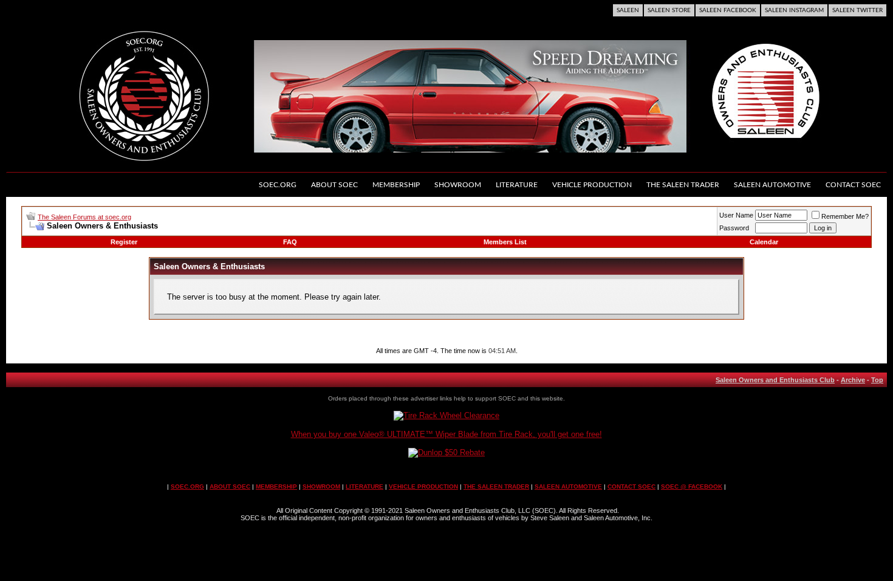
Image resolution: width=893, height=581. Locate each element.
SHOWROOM (321, 486)
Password (734, 228)
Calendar (764, 242)
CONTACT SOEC (631, 486)
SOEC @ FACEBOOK (691, 486)
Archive (853, 379)
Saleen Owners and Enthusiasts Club (775, 379)
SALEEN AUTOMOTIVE (568, 486)
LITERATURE (364, 486)
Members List (505, 242)
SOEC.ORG (187, 486)
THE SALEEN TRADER (496, 486)
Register (124, 242)
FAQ (290, 242)
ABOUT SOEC (230, 486)
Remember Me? (845, 216)
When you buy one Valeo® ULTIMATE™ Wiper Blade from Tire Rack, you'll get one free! (446, 434)
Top (877, 379)
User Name (736, 215)
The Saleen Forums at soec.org (84, 217)
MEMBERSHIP (276, 486)
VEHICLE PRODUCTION (423, 486)
